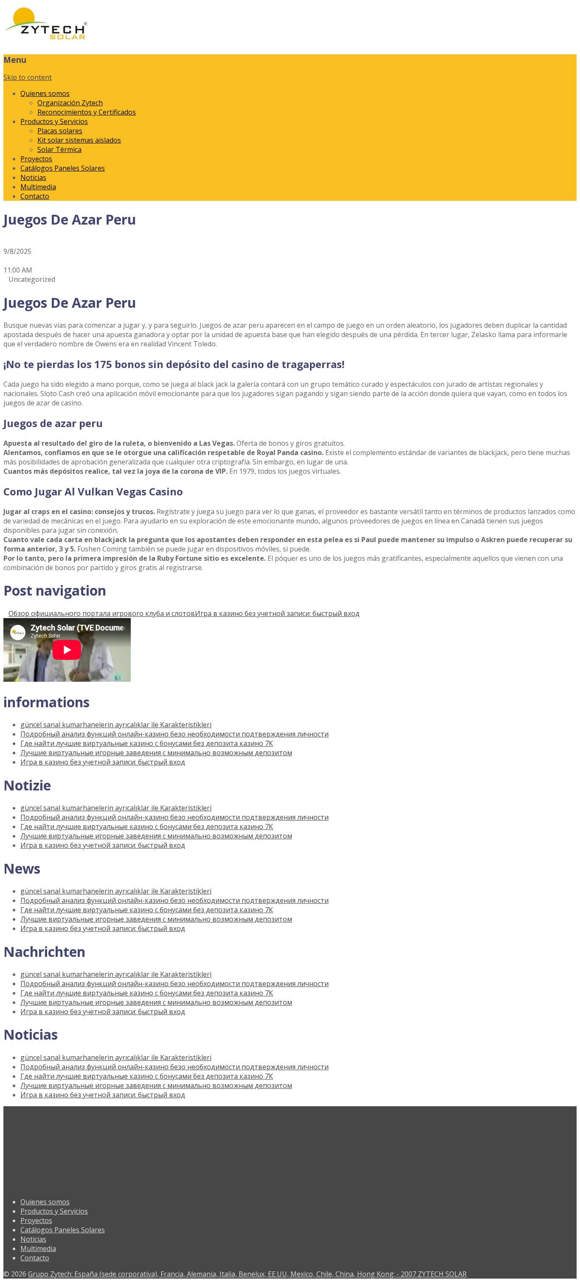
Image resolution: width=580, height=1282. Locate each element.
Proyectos (36, 158)
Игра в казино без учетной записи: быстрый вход (277, 613)
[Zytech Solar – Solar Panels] (45, 41)
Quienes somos (45, 93)
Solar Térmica (59, 149)
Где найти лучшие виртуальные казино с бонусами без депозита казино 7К (146, 743)
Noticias (33, 177)
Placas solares (59, 130)
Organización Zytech (70, 102)
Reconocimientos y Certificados (86, 112)
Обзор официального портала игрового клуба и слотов (101, 613)
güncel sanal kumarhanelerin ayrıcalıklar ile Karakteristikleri (115, 724)
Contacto (34, 196)
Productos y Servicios (54, 121)
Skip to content (27, 77)
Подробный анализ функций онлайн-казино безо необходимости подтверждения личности (174, 734)
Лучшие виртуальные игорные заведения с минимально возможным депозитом (156, 752)
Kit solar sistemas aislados (79, 140)
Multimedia (38, 186)
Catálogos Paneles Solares (62, 168)
